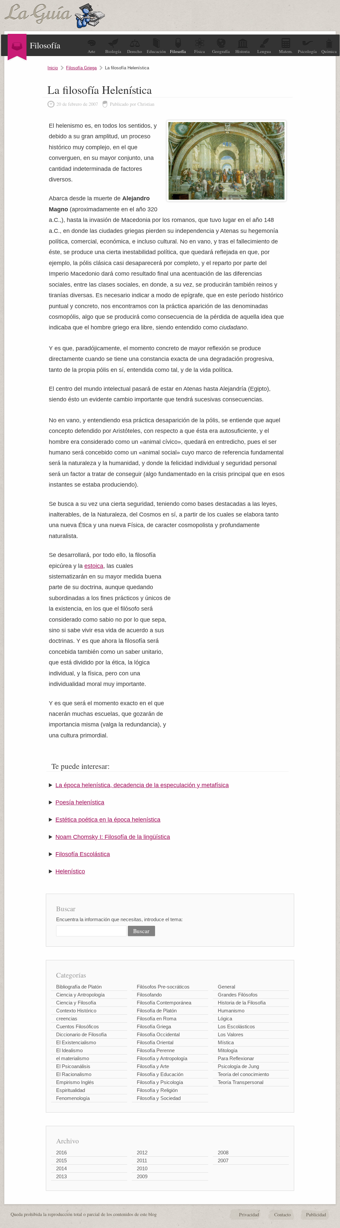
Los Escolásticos (236, 1026)
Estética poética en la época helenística (107, 819)
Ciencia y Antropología (80, 994)
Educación (156, 51)
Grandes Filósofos (238, 994)
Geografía (221, 51)
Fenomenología (73, 1098)
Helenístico (70, 871)
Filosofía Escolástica (82, 854)
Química (329, 51)
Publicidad (316, 1214)
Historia (242, 51)
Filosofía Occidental (158, 1034)
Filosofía (178, 51)
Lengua (264, 51)
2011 (142, 1160)
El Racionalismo (73, 1074)
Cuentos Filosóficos (77, 1026)
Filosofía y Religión (157, 1090)
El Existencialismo (76, 1042)
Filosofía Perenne (156, 1050)
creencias (66, 1018)
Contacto (282, 1214)
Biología (113, 51)
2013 (61, 1176)
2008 (223, 1152)
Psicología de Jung (238, 1066)
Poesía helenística (79, 802)
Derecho (134, 51)
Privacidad (249, 1214)
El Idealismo (69, 1050)
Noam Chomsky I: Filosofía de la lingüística (112, 837)
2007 (223, 1160)
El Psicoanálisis (73, 1066)
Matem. (286, 51)
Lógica (225, 1018)
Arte (91, 51)
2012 (142, 1152)
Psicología (307, 51)
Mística (226, 1042)
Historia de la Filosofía (242, 1002)
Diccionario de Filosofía (81, 1034)
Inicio (52, 67)
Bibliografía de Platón (79, 986)
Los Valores (230, 1034)
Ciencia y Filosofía (76, 1002)
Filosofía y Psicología (160, 1082)
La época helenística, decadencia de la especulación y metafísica (142, 785)
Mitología (227, 1050)
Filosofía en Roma (156, 1018)
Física (199, 51)
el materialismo (72, 1058)
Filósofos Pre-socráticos (163, 986)
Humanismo (231, 1010)
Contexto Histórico (76, 1010)
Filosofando (149, 994)
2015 (61, 1160)
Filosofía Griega (81, 67)
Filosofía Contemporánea (164, 1002)
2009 (142, 1176)
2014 (61, 1168)
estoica (93, 566)
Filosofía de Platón (157, 1010)
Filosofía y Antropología (162, 1058)
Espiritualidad (70, 1090)
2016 (61, 1152)
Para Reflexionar (236, 1058)
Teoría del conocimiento (243, 1074)
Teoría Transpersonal (240, 1082)
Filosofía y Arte (153, 1066)
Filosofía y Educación (160, 1074)
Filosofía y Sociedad (159, 1098)
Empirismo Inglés (75, 1082)
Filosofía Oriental (155, 1042)
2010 (142, 1168)
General (226, 986)
